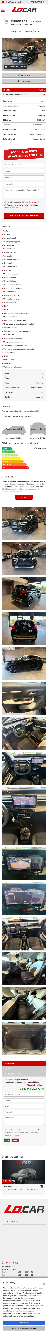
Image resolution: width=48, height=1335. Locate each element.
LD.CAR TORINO (11, 1263)
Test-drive (25, 81)
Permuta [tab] (8, 1069)
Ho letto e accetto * (23, 202)
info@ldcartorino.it (13, 2)
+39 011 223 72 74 (36, 2)
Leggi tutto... (24, 497)
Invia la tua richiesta (24, 215)
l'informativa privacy (29, 202)
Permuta (25, 75)
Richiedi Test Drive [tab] (13, 1074)
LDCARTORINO (11, 1222)
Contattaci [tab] (9, 1063)
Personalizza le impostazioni (24, 1328)
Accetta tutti (24, 1322)
